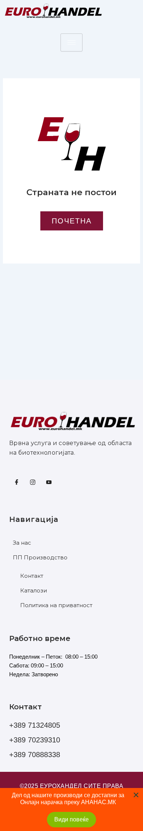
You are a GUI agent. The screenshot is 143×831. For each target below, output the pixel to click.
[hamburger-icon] (71, 42)
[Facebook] (16, 482)
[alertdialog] (71, 809)
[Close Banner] (136, 795)
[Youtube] (48, 482)
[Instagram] (32, 482)
